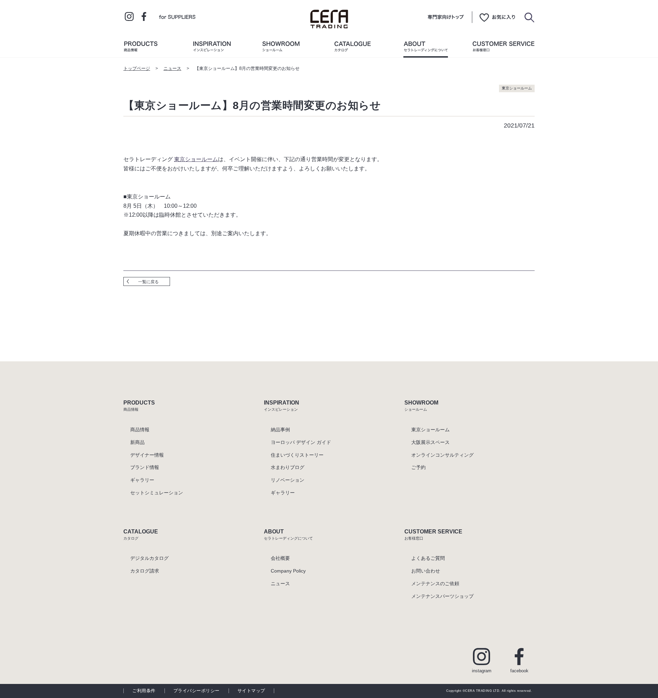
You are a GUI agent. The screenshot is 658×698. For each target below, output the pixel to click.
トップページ (136, 68)
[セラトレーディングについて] (426, 48)
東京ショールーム (196, 159)
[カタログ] (352, 48)
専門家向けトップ (445, 17)
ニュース (172, 68)
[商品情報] (140, 48)
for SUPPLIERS (177, 16)
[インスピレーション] (212, 48)
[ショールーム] (281, 48)
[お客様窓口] (503, 48)
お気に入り (497, 17)
